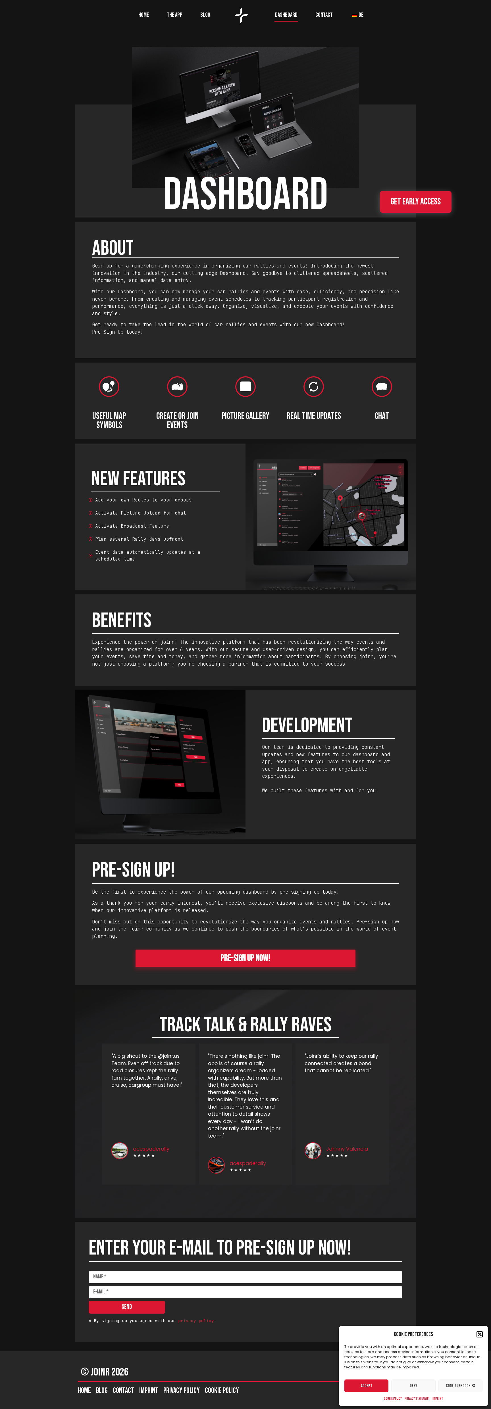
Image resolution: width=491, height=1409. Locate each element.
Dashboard (286, 14)
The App (174, 14)
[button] (479, 1334)
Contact (324, 14)
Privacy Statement (417, 1399)
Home (143, 14)
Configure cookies (460, 1386)
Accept (366, 1386)
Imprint (437, 1399)
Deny (413, 1386)
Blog (205, 14)
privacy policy (196, 1320)
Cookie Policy (393, 1399)
